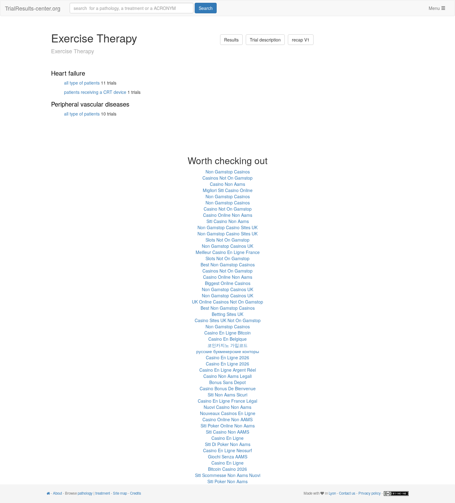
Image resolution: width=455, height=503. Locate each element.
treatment (102, 493)
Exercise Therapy (72, 51)
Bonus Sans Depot (227, 382)
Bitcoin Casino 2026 (227, 469)
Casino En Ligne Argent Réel (227, 370)
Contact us (347, 493)
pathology (85, 493)
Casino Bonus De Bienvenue (228, 388)
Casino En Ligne (227, 438)
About (57, 493)
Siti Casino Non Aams (227, 221)
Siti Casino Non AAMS (227, 432)
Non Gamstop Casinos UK (227, 246)
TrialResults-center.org (32, 8)
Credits (135, 493)
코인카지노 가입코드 (227, 345)
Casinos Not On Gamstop (227, 178)
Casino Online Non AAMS (227, 419)
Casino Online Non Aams (227, 215)
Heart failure (68, 72)
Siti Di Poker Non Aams (227, 444)
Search (206, 8)
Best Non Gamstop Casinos (228, 264)
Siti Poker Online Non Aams (228, 425)
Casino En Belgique (227, 339)
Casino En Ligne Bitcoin (227, 333)
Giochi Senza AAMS (227, 456)
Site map (120, 493)
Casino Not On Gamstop (228, 209)
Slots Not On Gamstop (227, 240)
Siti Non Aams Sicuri (227, 394)
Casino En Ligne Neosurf (227, 450)
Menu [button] (435, 8)
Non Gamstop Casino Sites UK (227, 227)
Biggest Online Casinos (227, 283)
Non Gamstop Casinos (228, 171)
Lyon (332, 493)
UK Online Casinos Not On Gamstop (227, 302)
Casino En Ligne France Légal (227, 401)
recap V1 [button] (301, 40)
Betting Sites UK (227, 314)
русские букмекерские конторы (227, 351)
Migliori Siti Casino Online (228, 190)
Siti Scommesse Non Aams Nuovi (227, 475)
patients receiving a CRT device (95, 92)
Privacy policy (369, 493)
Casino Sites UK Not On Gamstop (228, 320)
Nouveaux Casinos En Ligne (227, 413)
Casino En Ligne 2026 (227, 357)
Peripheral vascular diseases (90, 103)
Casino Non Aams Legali (227, 376)
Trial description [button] (265, 40)
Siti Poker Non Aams (227, 481)
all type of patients (82, 83)
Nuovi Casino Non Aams (227, 407)
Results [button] (231, 40)
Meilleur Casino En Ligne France (228, 252)
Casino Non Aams (227, 184)
